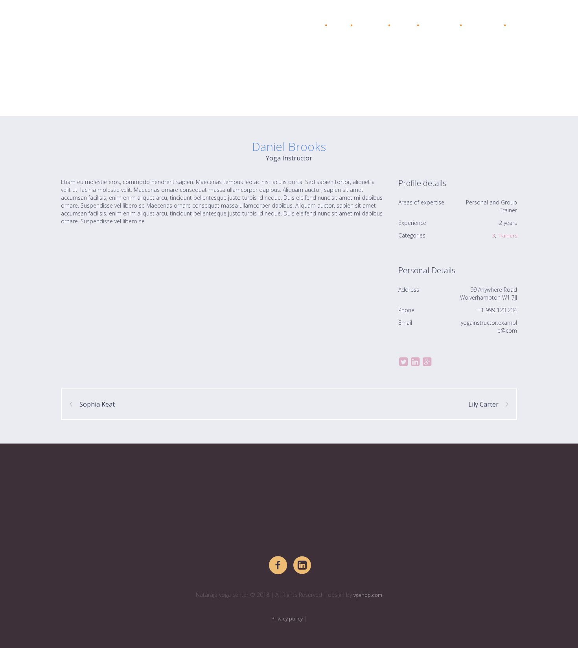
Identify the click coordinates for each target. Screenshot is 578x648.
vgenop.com (367, 594)
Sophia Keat (97, 404)
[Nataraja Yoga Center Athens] (289, 494)
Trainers (507, 235)
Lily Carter (483, 404)
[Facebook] (278, 565)
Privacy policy (287, 618)
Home (469, 96)
